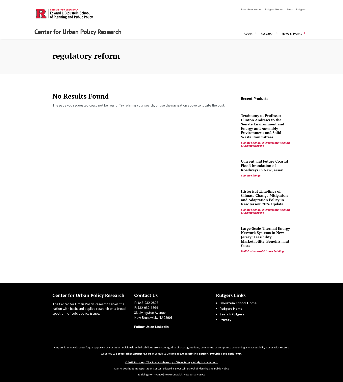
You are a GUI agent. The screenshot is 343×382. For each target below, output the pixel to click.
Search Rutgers (296, 9)
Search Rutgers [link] (232, 314)
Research (267, 33)
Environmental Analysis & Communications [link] (265, 144)
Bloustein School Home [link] (238, 303)
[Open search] (305, 33)
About (248, 33)
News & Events (292, 33)
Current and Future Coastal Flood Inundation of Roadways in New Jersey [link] (264, 165)
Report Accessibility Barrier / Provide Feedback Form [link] (206, 353)
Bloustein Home (251, 9)
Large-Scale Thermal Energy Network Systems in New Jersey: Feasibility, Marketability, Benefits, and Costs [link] (265, 237)
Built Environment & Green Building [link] (262, 251)
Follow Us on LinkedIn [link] (151, 326)
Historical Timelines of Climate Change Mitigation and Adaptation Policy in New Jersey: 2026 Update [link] (264, 198)
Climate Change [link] (250, 142)
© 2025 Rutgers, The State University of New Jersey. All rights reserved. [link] (171, 362)
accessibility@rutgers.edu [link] (133, 353)
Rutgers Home (273, 9)
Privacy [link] (225, 319)
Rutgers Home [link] (231, 308)
